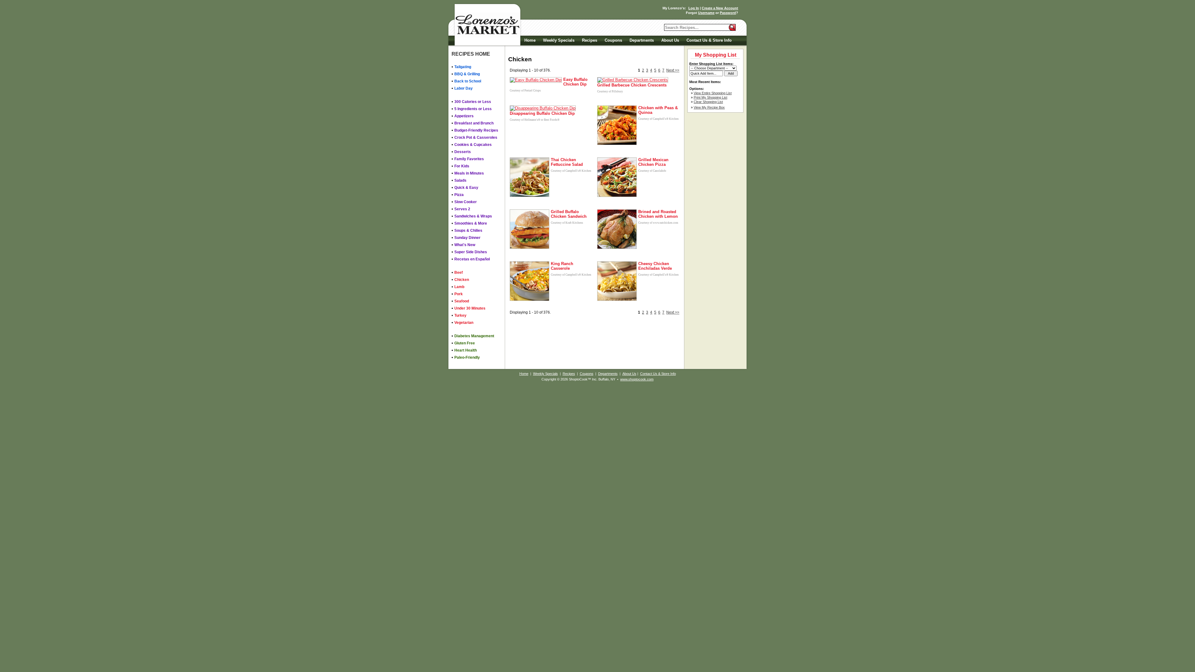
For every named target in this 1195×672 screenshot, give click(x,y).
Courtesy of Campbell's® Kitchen (658, 118)
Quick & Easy (466, 187)
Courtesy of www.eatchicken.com (658, 222)
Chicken (461, 280)
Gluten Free (464, 343)
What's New (464, 245)
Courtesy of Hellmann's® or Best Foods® (535, 119)
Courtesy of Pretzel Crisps (525, 90)
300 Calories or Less (472, 102)
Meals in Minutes (469, 173)
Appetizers (464, 116)
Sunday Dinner (467, 238)
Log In (693, 8)
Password (728, 13)
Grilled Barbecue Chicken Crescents (632, 85)
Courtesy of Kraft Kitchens (567, 222)
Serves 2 (462, 209)
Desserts (462, 152)
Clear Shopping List (708, 102)
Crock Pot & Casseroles (475, 137)
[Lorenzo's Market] (487, 24)
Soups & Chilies (468, 230)
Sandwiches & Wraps (473, 216)
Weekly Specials (558, 40)
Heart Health (465, 350)
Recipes (589, 40)
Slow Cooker (465, 202)
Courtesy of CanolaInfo (652, 170)
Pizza (459, 195)
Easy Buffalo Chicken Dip (575, 81)
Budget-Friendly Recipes (476, 130)
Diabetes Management (474, 336)
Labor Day (463, 88)
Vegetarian (463, 322)
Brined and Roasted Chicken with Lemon (658, 214)
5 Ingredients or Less (473, 109)
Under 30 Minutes (469, 308)
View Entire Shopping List (713, 93)
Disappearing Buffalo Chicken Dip (542, 113)
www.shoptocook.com (637, 379)
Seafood (461, 301)
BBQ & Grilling (467, 74)
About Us (670, 40)
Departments (642, 40)
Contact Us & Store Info (709, 40)
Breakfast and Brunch (474, 123)
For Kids (461, 166)
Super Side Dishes (470, 252)
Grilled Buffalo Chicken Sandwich (569, 214)
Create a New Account (720, 8)
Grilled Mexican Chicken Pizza (653, 162)
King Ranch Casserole (562, 266)
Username (706, 13)
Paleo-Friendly (467, 357)
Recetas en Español (472, 259)
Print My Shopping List (710, 97)
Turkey (460, 315)
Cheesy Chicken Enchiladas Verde (655, 266)
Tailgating (462, 67)
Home (530, 40)
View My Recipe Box (709, 107)
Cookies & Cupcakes (473, 144)
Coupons (613, 40)
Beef (458, 272)
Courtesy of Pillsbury (610, 91)
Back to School (467, 81)
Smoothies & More (470, 223)
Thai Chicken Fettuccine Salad (567, 162)
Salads (460, 180)
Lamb (459, 287)
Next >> (672, 70)
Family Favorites (469, 159)
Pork (458, 294)
